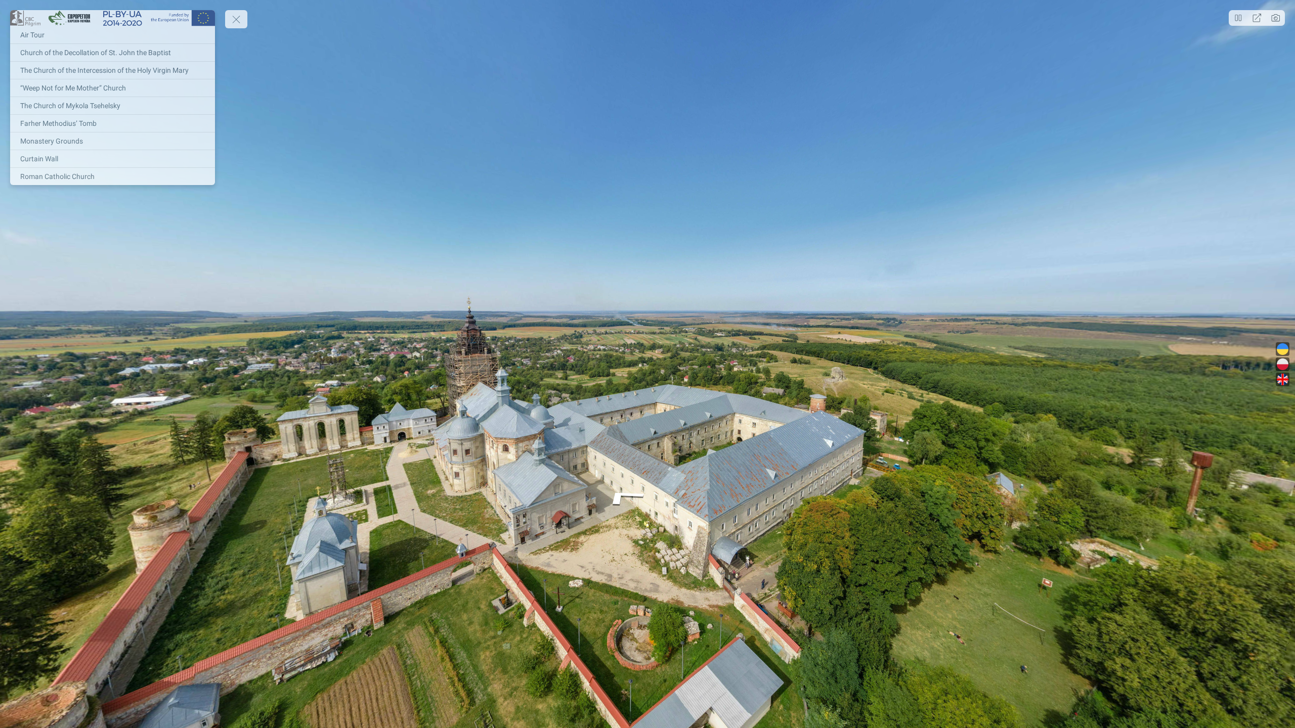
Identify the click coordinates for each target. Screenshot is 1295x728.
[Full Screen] (1256, 18)
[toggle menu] (236, 19)
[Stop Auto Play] (1238, 18)
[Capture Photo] (1275, 18)
